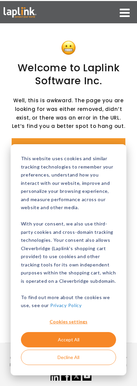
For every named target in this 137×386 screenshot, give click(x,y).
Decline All (68, 357)
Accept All (68, 339)
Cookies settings (68, 321)
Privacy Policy (66, 305)
